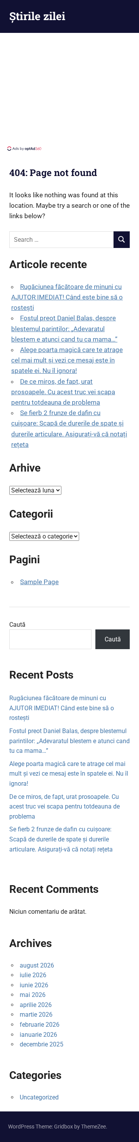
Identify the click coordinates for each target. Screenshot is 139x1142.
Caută (17, 624)
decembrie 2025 (41, 1044)
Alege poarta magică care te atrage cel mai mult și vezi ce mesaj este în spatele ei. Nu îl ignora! (67, 360)
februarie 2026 (39, 1024)
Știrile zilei (37, 16)
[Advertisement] (69, 91)
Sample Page (39, 582)
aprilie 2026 (36, 1005)
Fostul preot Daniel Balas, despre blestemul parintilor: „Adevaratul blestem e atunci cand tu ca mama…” (64, 328)
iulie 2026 (33, 975)
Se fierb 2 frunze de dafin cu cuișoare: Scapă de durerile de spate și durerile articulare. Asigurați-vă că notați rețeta (61, 839)
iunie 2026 (34, 985)
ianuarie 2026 (38, 1034)
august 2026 (37, 965)
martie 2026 (36, 1014)
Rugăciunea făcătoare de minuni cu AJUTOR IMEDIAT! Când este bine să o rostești (67, 297)
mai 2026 (33, 994)
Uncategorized (39, 1097)
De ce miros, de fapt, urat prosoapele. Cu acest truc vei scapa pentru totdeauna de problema (63, 392)
